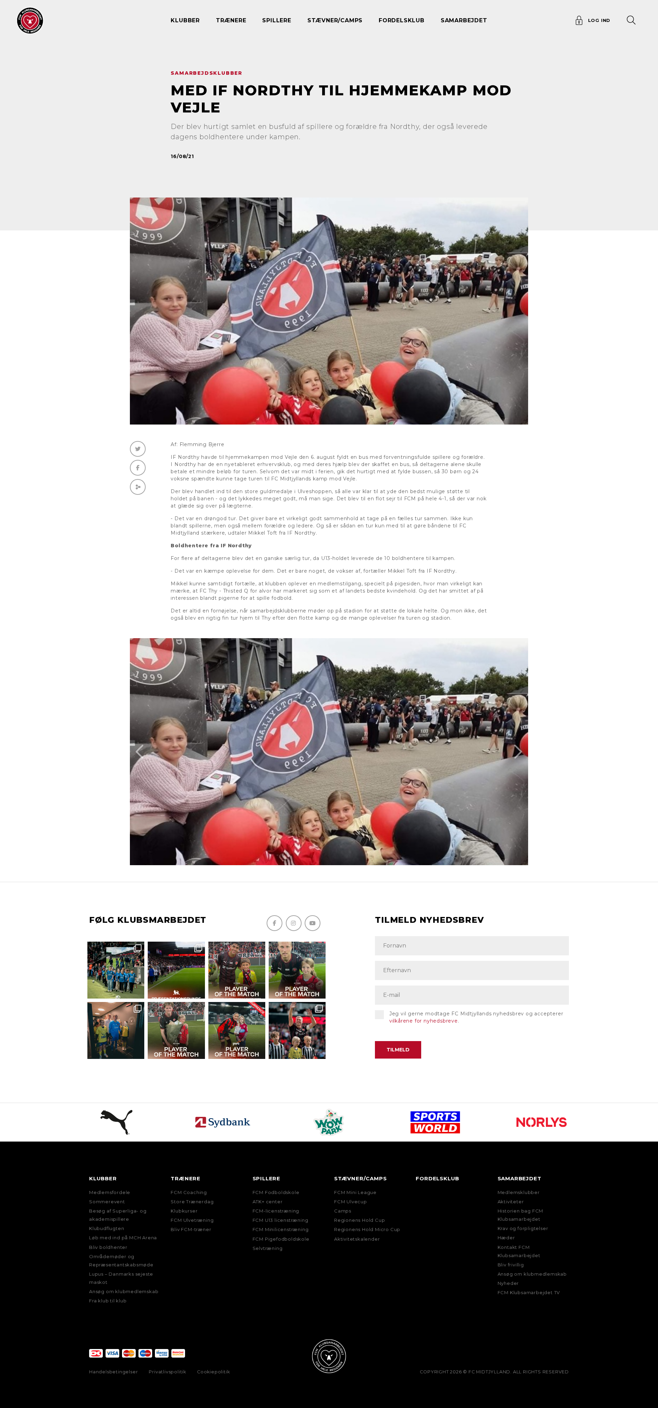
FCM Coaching (189, 1192)
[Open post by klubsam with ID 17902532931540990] (115, 1030)
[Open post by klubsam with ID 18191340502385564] (297, 970)
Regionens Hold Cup (359, 1220)
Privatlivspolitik (167, 1371)
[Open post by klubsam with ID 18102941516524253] (236, 1030)
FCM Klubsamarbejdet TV (529, 1292)
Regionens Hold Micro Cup (367, 1229)
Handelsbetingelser (113, 1371)
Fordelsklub (402, 20)
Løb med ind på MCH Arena (123, 1237)
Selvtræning (268, 1248)
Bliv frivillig (511, 1264)
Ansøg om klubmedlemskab (123, 1291)
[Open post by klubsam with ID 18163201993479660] (236, 970)
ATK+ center (268, 1201)
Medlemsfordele (109, 1192)
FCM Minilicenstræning (281, 1229)
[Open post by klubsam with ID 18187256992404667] (115, 970)
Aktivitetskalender (357, 1239)
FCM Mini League (355, 1192)
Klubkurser (184, 1211)
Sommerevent (107, 1201)
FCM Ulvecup (350, 1201)
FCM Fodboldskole (276, 1192)
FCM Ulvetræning (192, 1220)
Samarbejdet (519, 1178)
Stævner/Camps (335, 20)
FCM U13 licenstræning (280, 1220)
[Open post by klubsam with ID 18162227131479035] (297, 1030)
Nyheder (508, 1283)
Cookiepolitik (213, 1371)
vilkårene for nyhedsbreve (423, 1021)
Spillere (266, 1178)
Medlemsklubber (519, 1192)
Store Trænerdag (192, 1201)
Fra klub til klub (108, 1300)
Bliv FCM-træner (191, 1229)
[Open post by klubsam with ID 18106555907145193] (176, 1030)
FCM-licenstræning (276, 1211)
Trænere (185, 1178)
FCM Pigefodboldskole (281, 1239)
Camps (342, 1211)
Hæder (506, 1237)
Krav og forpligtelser (523, 1228)
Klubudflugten (106, 1228)
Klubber (103, 1178)
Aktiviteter (511, 1201)
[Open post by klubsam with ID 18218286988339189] (176, 970)
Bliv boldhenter (108, 1247)
